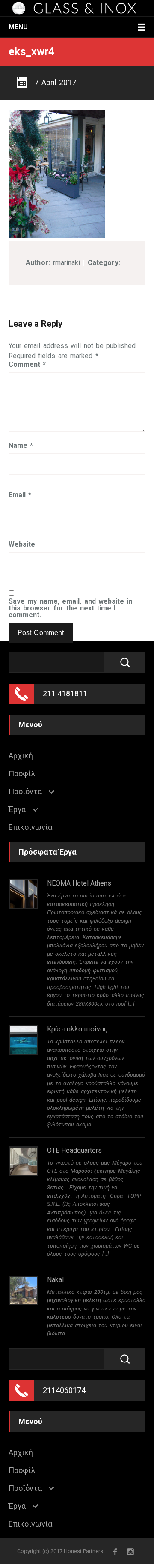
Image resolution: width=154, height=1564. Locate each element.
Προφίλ (22, 774)
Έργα (17, 809)
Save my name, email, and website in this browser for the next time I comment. (70, 608)
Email (20, 495)
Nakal (55, 1280)
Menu (18, 27)
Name (21, 445)
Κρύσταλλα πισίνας (77, 1029)
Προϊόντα (25, 791)
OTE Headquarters (74, 1150)
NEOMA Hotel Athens (79, 883)
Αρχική (21, 756)
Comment (27, 364)
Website (22, 544)
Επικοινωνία (30, 827)
